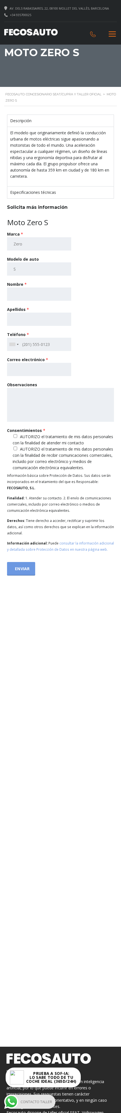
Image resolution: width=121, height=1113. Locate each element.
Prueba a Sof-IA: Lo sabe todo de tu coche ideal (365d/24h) (51, 1077)
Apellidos (18, 309)
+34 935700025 (20, 15)
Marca (15, 234)
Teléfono (18, 334)
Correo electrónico (27, 359)
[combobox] (13, 344)
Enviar (22, 568)
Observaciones (22, 384)
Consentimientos (26, 430)
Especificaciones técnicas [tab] (33, 192)
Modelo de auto (23, 259)
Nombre (17, 284)
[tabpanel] (60, 156)
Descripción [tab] (21, 120)
